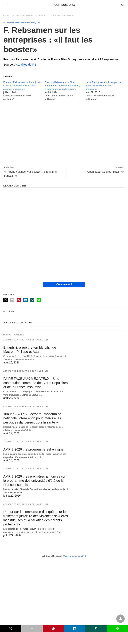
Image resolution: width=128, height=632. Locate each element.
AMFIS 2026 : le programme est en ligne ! (34, 449)
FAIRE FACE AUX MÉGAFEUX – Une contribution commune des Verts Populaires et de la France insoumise (35, 383)
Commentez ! (64, 284)
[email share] (12, 300)
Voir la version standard (74, 556)
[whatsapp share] (32, 300)
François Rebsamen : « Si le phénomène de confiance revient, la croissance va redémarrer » (62, 85)
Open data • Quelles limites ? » (105, 171)
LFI (46, 340)
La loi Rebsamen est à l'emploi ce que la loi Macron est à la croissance (103, 85)
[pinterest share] (19, 300)
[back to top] (120, 618)
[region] (64, 133)
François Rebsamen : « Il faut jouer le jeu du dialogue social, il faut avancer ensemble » (21, 85)
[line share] (39, 300)
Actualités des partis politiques (57, 15)
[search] (123, 5)
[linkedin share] (25, 300)
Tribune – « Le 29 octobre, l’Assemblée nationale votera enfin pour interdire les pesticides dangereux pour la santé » (32, 418)
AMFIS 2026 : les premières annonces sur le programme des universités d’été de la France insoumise (34, 481)
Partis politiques (25, 15)
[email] (32, 628)
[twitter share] (5, 300)
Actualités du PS (25, 64)
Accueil (7, 15)
